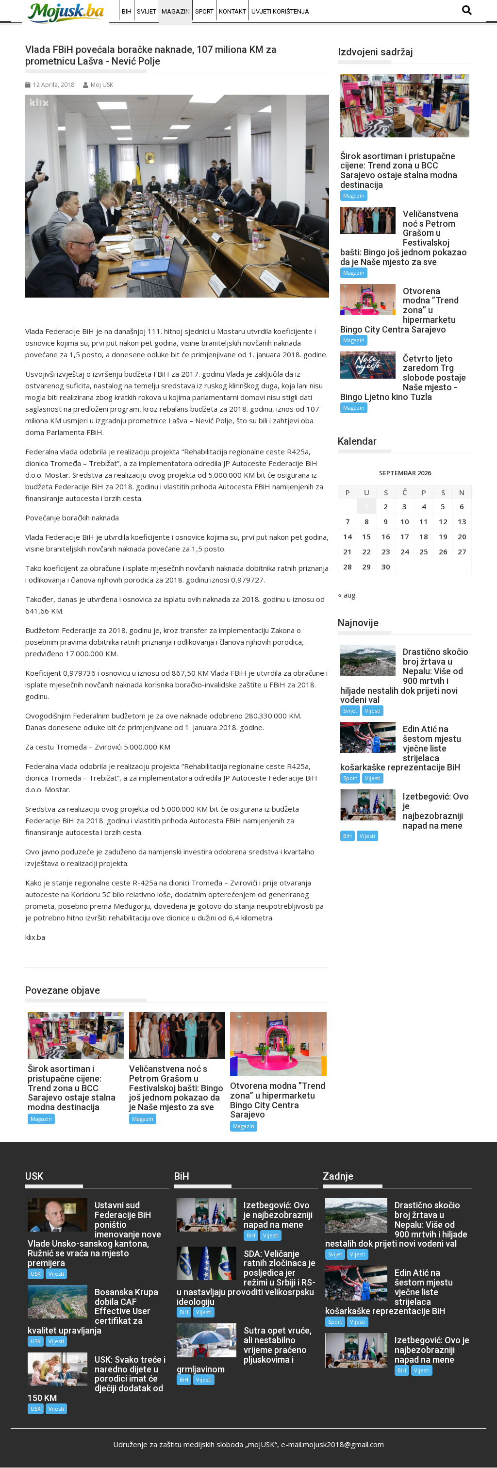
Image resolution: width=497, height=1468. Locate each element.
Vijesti (373, 710)
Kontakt (232, 11)
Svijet (146, 11)
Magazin (176, 11)
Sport (204, 11)
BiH (127, 11)
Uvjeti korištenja (280, 11)
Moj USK (102, 85)
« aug (347, 595)
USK (36, 1273)
